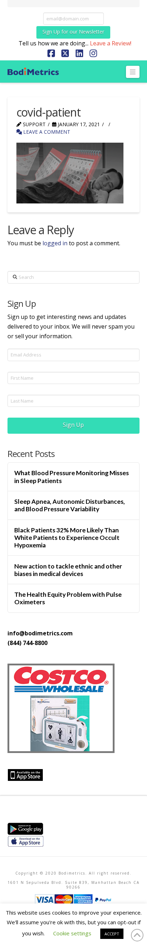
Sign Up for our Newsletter (73, 31)
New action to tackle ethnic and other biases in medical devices (68, 569)
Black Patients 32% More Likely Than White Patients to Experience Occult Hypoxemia (67, 537)
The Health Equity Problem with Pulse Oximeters (68, 598)
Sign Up (73, 425)
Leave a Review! (110, 43)
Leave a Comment (46, 131)
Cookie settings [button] (72, 933)
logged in (54, 243)
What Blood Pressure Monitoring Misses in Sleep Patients (71, 476)
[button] (133, 72)
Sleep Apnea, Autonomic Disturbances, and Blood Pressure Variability (69, 505)
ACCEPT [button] (112, 933)
